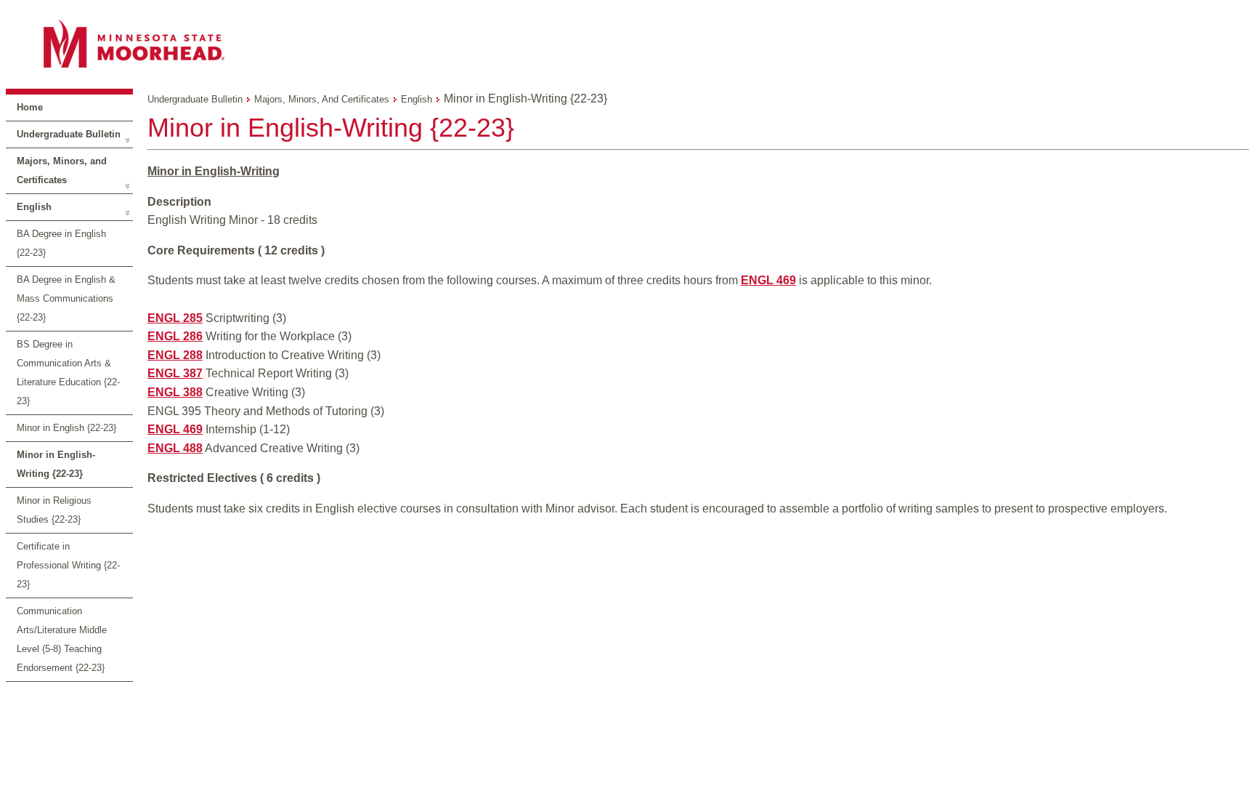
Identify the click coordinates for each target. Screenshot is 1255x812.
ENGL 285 (175, 318)
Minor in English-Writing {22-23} (56, 464)
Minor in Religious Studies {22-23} (54, 510)
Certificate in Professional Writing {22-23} (68, 565)
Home (30, 107)
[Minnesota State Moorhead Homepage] (627, 43)
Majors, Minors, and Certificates (62, 170)
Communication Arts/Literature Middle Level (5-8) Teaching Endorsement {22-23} (62, 639)
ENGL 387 (175, 373)
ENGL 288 (175, 355)
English (34, 206)
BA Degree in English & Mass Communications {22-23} (66, 298)
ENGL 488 (175, 448)
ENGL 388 (175, 392)
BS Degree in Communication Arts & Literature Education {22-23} (68, 372)
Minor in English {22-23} (66, 427)
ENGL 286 (175, 336)
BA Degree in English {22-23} (61, 243)
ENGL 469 (768, 280)
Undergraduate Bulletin (69, 134)
